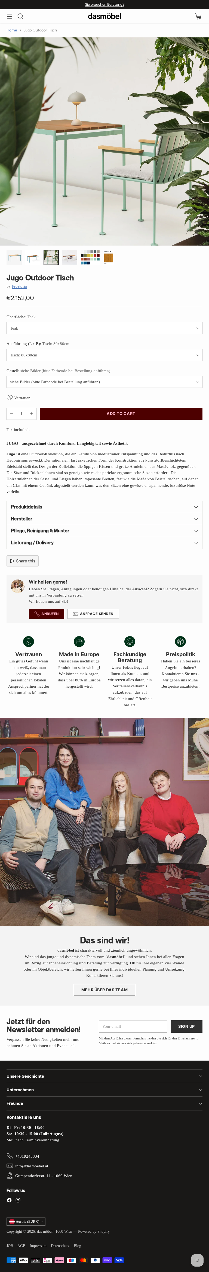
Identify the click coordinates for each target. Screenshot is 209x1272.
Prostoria (19, 286)
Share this (25, 560)
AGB (21, 1246)
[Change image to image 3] (51, 257)
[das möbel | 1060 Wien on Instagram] (18, 1201)
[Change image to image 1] (14, 257)
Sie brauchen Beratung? (104, 4)
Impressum (38, 1246)
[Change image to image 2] (32, 257)
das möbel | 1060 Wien (54, 1231)
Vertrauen (22, 397)
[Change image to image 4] (69, 257)
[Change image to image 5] (90, 257)
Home (12, 30)
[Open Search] (20, 16)
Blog (77, 1246)
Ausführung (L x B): (38, 343)
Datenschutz (60, 1246)
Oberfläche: (21, 316)
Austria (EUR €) (27, 1221)
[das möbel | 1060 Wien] (104, 16)
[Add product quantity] (31, 414)
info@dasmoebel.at (31, 1166)
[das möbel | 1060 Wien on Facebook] (9, 1201)
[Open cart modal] (198, 16)
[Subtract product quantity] (12, 414)
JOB (10, 1246)
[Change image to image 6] (108, 257)
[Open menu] (9, 16)
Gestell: (58, 370)
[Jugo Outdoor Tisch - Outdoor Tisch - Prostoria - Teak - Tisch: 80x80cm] (104, 141)
